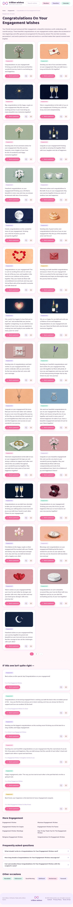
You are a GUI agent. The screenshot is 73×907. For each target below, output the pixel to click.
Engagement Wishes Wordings (12, 831)
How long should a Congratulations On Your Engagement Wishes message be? (32, 858)
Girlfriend (42, 878)
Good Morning (30, 878)
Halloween (18, 878)
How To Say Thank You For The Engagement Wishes (52, 832)
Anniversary (52, 878)
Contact (49, 900)
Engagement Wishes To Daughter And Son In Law (21, 758)
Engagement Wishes (9, 822)
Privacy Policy (57, 900)
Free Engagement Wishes (15, 683)
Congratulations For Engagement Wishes (51, 837)
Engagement (11, 10)
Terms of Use (67, 900)
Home (4, 10)
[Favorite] (31, 76)
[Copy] (26, 76)
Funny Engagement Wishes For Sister (18, 709)
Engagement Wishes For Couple (13, 827)
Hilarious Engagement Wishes (48, 822)
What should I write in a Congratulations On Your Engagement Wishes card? (31, 851)
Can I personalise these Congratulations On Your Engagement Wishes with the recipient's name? (32, 865)
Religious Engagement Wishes (12, 837)
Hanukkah (7, 878)
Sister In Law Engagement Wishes (17, 732)
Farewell (63, 878)
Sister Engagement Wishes (15, 781)
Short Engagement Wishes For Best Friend (19, 804)
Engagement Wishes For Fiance (48, 827)
